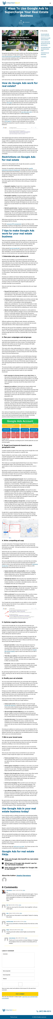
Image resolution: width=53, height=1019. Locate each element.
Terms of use (13, 1017)
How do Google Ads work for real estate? (45, 35)
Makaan (7, 929)
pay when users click (26, 112)
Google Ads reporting (10, 705)
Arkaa (7, 913)
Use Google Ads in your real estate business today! (45, 49)
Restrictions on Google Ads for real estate (45, 38)
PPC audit (9, 102)
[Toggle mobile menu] (50, 3)
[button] (20, 860)
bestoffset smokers (9, 921)
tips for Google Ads (14, 248)
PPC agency (8, 121)
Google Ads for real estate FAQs (45, 53)
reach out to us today (19, 846)
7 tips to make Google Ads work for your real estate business (45, 43)
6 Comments (43, 56)
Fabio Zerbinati (9, 890)
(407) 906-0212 (45, 1011)
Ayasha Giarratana (23, 875)
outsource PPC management (14, 224)
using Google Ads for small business (11, 56)
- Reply (23, 890)
